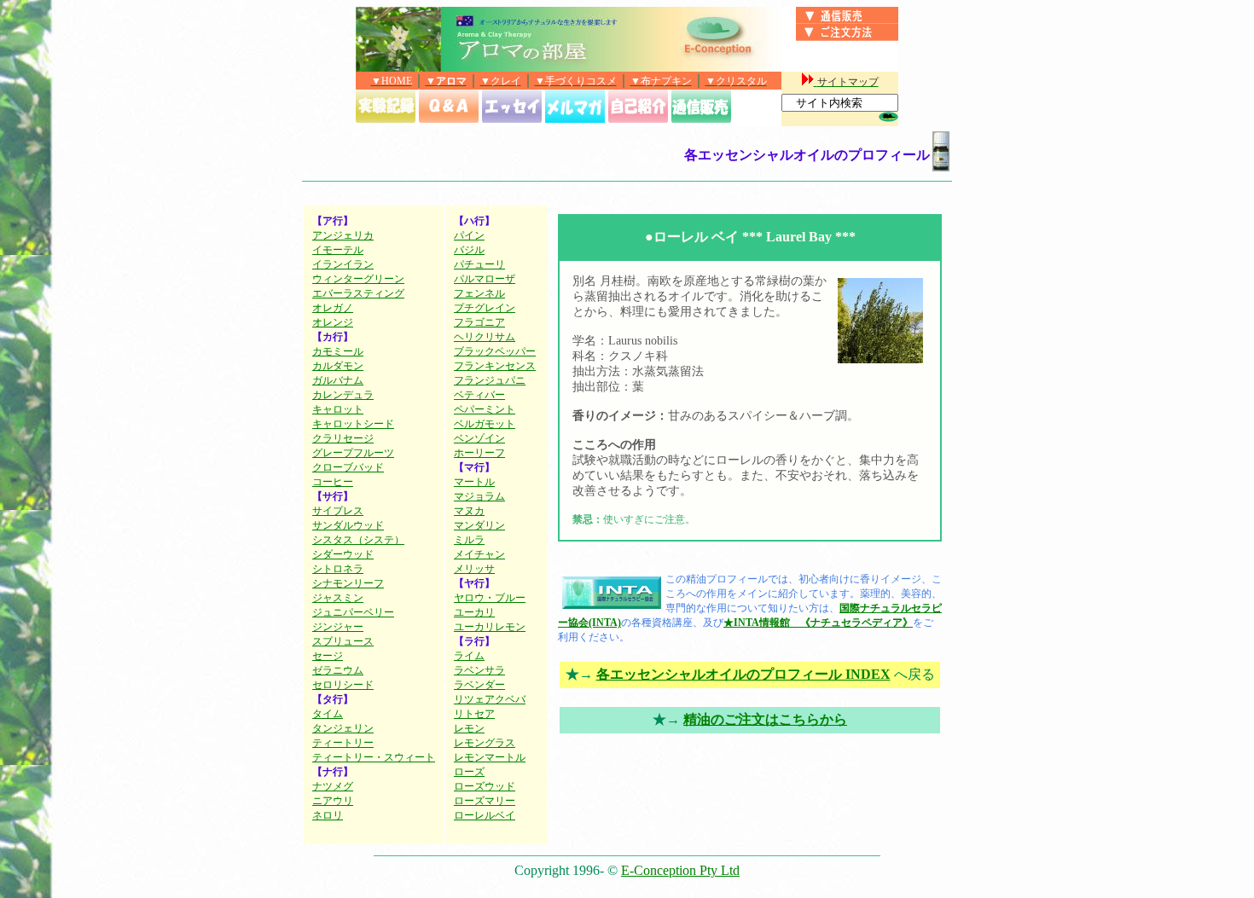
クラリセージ (343, 438)
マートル (474, 482)
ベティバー (479, 395)
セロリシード (343, 685)
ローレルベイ (484, 815)
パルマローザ (484, 279)
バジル (469, 250)
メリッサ (474, 569)
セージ (327, 656)
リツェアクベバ (489, 699)
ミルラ (469, 540)
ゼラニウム (337, 670)
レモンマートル (489, 757)
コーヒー (332, 482)
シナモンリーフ (348, 583)
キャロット (337, 409)
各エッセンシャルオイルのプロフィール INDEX (743, 674)
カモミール (337, 351)
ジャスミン (337, 598)
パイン (469, 235)
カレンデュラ (343, 395)
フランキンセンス (495, 366)
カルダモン (337, 366)
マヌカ (469, 511)
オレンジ (332, 322)
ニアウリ (332, 801)
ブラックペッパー (495, 351)
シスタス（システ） (358, 540)
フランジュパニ (489, 380)
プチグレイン (484, 308)
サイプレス (337, 511)
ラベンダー (479, 685)
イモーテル (337, 250)
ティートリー (343, 743)
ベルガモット (484, 424)
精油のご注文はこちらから (765, 719)
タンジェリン (343, 728)
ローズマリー (484, 801)
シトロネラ (337, 569)
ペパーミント (484, 409)
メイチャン (479, 554)
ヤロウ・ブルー (489, 598)
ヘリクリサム (484, 337)
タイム (327, 714)
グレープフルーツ (353, 453)
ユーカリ (474, 612)
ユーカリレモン (489, 627)
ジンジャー (337, 627)
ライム (469, 656)
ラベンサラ (479, 670)
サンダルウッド (348, 525)
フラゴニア (479, 322)
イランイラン (343, 264)
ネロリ (327, 815)
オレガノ (332, 308)
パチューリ (479, 264)
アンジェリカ (343, 235)
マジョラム (479, 496)
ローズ (469, 772)
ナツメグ (332, 786)
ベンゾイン (479, 438)
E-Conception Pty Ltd (680, 870)
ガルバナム (337, 380)
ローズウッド (484, 786)
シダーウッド (343, 554)
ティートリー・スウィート (373, 757)
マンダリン (479, 525)
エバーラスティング (358, 293)
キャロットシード (353, 424)
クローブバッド (348, 467)
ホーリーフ (479, 453)
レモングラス (484, 743)
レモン (469, 728)
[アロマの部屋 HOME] (398, 67)
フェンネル (479, 293)
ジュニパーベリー (353, 612)
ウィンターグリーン (358, 279)
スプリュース (343, 641)
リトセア (474, 714)
